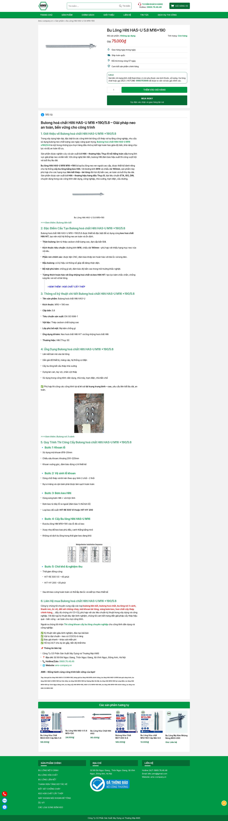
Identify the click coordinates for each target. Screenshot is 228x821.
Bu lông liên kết (47, 779)
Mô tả (49, 114)
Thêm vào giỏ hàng (154, 89)
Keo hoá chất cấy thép (50, 793)
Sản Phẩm (67, 15)
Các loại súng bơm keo (50, 807)
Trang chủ (46, 15)
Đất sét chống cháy (49, 789)
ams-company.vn (63, 665)
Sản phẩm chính (51, 763)
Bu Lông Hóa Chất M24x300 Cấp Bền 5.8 (50, 736)
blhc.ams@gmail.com (157, 773)
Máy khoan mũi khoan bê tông (54, 798)
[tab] (47, 114)
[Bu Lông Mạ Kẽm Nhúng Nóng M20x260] (176, 722)
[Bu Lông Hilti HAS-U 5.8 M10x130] (76, 719)
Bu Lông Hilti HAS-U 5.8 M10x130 (76, 732)
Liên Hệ (127, 15)
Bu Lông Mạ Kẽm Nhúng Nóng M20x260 (176, 736)
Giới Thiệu (108, 15)
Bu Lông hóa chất (48, 775)
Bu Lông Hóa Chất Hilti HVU (100, 732)
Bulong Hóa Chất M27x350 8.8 (123, 736)
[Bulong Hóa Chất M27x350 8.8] (126, 722)
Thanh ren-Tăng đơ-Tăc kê (52, 784)
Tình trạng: (172, 35)
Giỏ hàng (180, 6)
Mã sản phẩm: (113, 35)
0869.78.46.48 (66, 661)
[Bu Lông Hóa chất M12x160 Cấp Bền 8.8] (152, 722)
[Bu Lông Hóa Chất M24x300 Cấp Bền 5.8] (51, 722)
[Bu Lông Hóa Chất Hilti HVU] (101, 719)
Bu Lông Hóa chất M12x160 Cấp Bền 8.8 (151, 736)
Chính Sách (88, 15)
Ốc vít (41, 802)
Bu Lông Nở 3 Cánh (48, 770)
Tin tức (144, 15)
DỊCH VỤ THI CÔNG (167, 15)
